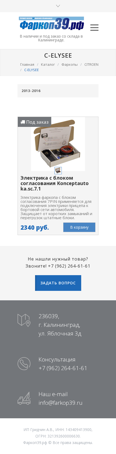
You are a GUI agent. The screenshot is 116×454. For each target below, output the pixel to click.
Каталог (48, 64)
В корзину (79, 227)
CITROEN (91, 64)
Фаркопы (70, 64)
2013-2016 (31, 90)
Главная (27, 64)
